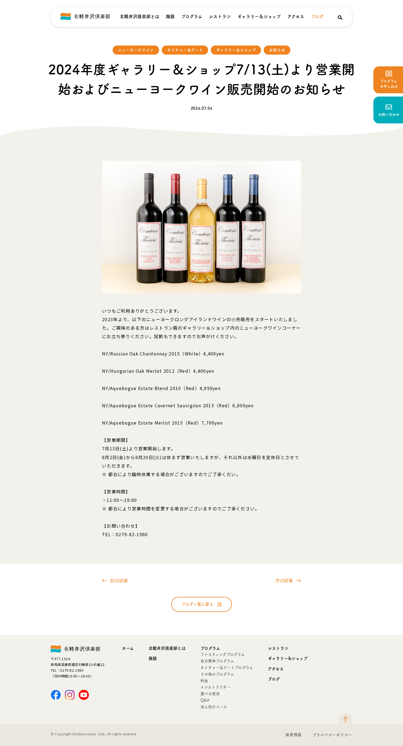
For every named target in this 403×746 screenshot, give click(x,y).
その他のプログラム (217, 674)
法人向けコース (213, 707)
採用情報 (293, 735)
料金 (204, 681)
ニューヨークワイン (136, 50)
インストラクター (215, 687)
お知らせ (277, 50)
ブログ (317, 16)
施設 (170, 16)
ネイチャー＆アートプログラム (226, 667)
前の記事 (119, 580)
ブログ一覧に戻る (197, 604)
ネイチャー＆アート (185, 50)
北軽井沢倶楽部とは (139, 16)
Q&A (204, 700)
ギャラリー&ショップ (288, 658)
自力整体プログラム (217, 661)
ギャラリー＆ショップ (259, 16)
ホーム (128, 648)
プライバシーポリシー (332, 735)
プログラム (191, 16)
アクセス (295, 16)
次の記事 (284, 580)
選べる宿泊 (210, 694)
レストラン (220, 16)
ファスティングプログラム (222, 654)
